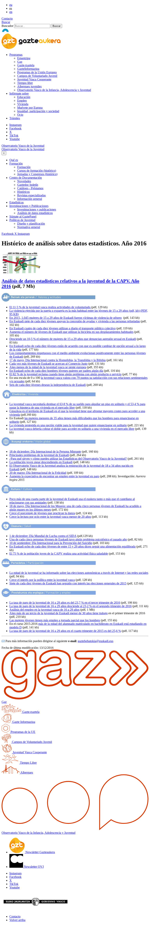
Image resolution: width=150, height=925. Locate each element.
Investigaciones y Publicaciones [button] (28, 206)
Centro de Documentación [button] (25, 177)
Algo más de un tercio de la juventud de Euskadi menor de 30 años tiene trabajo (58, 613)
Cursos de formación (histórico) (36, 170)
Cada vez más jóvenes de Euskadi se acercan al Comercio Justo (48, 363)
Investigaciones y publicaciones (36, 209)
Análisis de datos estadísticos (35, 213)
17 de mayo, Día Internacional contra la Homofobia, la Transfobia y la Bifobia (57, 360)
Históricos (23, 191)
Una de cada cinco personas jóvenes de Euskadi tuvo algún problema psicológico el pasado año (68, 539)
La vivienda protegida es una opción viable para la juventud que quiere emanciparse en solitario (68, 425)
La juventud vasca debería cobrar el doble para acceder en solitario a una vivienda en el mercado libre (71, 428)
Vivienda (22, 104)
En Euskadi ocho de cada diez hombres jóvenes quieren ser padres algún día (56, 370)
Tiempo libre (25, 83)
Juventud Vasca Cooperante (34, 79)
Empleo (22, 100)
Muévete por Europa (30, 107)
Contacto (7, 18)
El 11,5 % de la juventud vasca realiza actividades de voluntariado (50, 307)
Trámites (14, 118)
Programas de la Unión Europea (37, 72)
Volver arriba (17, 920)
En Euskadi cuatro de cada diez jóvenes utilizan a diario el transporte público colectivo (62, 328)
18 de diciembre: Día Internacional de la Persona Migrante (45, 451)
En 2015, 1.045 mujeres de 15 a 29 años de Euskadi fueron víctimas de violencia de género (65, 317)
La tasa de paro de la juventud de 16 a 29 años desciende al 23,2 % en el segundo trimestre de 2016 (70, 606)
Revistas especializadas (31, 195)
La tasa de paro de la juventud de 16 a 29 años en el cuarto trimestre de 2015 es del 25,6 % (65, 630)
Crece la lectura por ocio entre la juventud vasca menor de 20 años (50, 516)
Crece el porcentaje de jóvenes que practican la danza (42, 513)
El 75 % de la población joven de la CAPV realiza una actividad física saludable (58, 553)
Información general (29, 198)
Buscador (7, 25)
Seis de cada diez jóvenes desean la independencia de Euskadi (47, 384)
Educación (23, 97)
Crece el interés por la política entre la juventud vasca (42, 579)
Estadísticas (16, 202)
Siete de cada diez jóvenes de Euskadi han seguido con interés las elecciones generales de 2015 (67, 583)
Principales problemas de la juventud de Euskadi (39, 455)
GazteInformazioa (28, 68)
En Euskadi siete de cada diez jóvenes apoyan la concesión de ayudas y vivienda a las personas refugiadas (74, 321)
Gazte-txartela (25, 65)
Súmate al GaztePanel (22, 216)
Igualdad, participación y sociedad (38, 111)
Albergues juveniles (29, 86)
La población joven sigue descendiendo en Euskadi (40, 462)
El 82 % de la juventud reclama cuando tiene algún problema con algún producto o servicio (65, 374)
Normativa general (28, 227)
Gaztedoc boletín (27, 184)
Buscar (6, 22)
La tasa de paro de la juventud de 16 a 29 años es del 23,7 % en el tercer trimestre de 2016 (64, 602)
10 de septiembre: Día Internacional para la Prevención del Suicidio (50, 543)
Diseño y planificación (31, 223)
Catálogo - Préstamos (30, 188)
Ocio (20, 114)
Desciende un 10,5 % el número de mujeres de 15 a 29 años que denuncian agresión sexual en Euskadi (72, 339)
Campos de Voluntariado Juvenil (37, 75)
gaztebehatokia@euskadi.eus (95, 641)
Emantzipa (23, 58)
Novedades (24, 181)
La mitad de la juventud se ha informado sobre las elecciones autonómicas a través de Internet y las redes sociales (78, 572)
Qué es (13, 160)
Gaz (19, 61)
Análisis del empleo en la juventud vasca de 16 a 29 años (44, 609)
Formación (23, 167)
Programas (15, 54)
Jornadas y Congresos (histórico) (37, 174)
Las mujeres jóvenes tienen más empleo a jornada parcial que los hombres (54, 620)
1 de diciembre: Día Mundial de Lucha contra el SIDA (42, 536)
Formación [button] (16, 163)
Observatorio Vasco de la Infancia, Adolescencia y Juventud (54, 90)
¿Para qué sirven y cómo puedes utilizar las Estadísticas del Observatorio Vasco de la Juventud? (68, 458)
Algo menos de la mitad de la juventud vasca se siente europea (47, 367)
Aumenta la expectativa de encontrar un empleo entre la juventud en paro (54, 476)
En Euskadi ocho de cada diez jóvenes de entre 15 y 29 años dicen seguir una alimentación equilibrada (72, 546)
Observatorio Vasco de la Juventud (23, 145)
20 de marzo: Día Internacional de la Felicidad (37, 472)
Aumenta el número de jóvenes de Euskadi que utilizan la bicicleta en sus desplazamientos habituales (71, 332)
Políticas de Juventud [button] (22, 220)
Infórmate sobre (19, 93)
